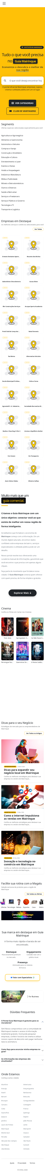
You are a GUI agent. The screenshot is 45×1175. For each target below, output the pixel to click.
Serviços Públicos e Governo (13, 201)
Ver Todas (38, 229)
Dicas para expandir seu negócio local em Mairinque (21, 771)
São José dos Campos (9, 1141)
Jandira (4, 1121)
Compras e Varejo (8, 148)
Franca (25, 1109)
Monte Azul (5, 1133)
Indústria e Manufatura (11, 174)
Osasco (26, 1133)
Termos (32, 1163)
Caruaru (4, 1105)
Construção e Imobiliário (11, 153)
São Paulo (26, 1141)
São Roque (5, 1145)
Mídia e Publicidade (9, 179)
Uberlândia (5, 1149)
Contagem (27, 1105)
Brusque (4, 1101)
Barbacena (27, 1093)
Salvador (26, 1137)
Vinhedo (26, 1149)
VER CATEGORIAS (24, 103)
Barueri (4, 1097)
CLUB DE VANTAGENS (24, 111)
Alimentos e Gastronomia (11, 140)
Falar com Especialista (21, 977)
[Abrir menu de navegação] (4, 3)
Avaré (3, 1093)
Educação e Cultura (9, 157)
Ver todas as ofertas (34, 894)
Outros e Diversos (8, 188)
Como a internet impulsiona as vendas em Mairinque (21, 817)
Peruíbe (4, 1137)
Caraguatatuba (28, 1101)
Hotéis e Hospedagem (10, 170)
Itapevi (25, 1117)
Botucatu (26, 1097)
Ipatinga (26, 1113)
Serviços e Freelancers (10, 196)
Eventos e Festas (8, 166)
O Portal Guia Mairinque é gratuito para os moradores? (20, 1022)
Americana (27, 1084)
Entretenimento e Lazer (11, 161)
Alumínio (4, 1084)
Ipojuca (4, 1117)
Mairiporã (27, 1129)
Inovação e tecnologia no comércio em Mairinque (19, 863)
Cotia (3, 1109)
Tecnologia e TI (7, 205)
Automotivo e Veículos (10, 144)
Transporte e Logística (10, 209)
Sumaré (26, 1145)
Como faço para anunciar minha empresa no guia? (20, 1050)
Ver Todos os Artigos (34, 733)
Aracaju (4, 1089)
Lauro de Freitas (7, 1125)
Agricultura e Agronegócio (12, 135)
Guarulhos (5, 1113)
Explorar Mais (21, 592)
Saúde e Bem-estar (9, 192)
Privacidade (22, 1163)
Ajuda (12, 1163)
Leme (25, 1125)
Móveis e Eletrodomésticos (12, 183)
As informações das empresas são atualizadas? (16, 1060)
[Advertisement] (22, 28)
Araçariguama (28, 1089)
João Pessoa (27, 1121)
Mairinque (5, 1129)
